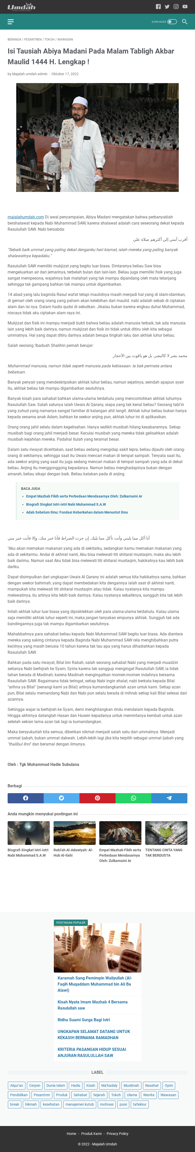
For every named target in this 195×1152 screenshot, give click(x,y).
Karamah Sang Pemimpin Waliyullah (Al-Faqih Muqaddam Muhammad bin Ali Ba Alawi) (95, 984)
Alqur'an (16, 1085)
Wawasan (168, 1095)
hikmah (31, 1104)
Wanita (148, 1095)
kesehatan (51, 1104)
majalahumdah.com (26, 217)
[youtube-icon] (185, 7)
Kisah (90, 1085)
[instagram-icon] (176, 7)
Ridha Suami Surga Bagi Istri (84, 1019)
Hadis (75, 1085)
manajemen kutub (80, 1104)
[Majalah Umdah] (25, 7)
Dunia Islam (55, 1085)
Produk (62, 1095)
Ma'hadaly (109, 1085)
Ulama (132, 1095)
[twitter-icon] (167, 7)
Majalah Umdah (104, 1144)
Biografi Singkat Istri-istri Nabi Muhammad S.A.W (66, 504)
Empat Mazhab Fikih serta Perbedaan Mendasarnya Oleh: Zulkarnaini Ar (84, 496)
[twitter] (62, 798)
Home (71, 1134)
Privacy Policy (117, 1134)
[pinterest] (97, 798)
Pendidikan (19, 1095)
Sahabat (80, 1095)
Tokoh (116, 1095)
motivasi (106, 1104)
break (14, 1104)
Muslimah (131, 1085)
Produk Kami (91, 1134)
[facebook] (26, 798)
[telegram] (169, 798)
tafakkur (140, 1104)
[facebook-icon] (158, 7)
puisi (123, 1104)
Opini (169, 1085)
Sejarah (99, 1095)
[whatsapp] (134, 798)
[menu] (14, 22)
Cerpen (34, 1085)
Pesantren (42, 1095)
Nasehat (152, 1085)
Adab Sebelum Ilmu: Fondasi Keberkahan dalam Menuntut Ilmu (77, 512)
